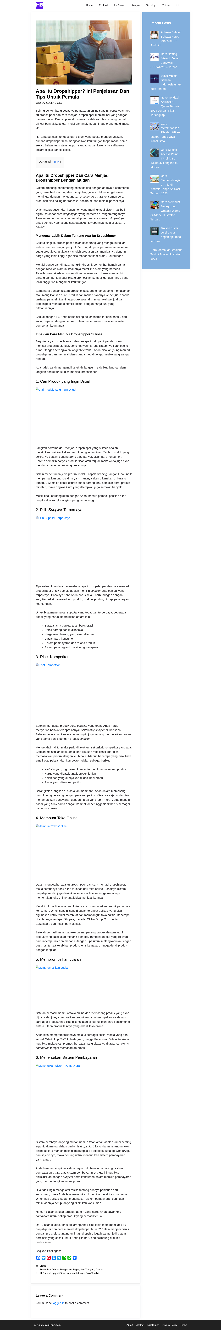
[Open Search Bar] (177, 5)
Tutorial (166, 5)
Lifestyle (135, 5)
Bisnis (43, 1265)
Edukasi (103, 5)
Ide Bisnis (119, 5)
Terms (183, 1325)
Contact (140, 1325)
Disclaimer (153, 1325)
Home (89, 5)
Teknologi (151, 5)
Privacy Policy (169, 1325)
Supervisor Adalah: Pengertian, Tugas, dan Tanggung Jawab (71, 1269)
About (130, 1325)
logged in (58, 1303)
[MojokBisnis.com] (39, 5)
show (56, 161)
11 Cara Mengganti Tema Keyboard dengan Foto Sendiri (69, 1273)
